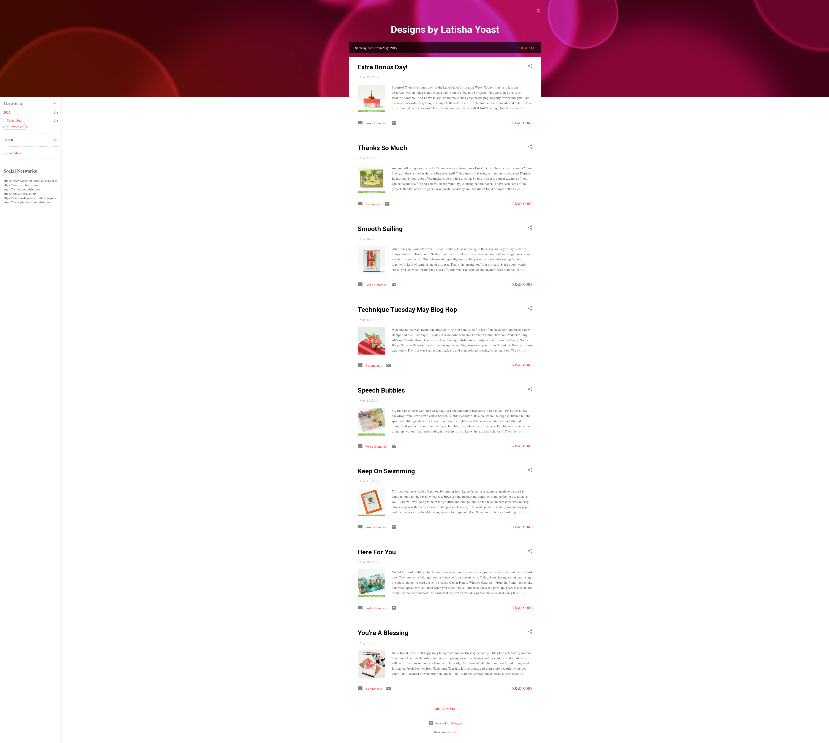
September (14, 120)
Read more (522, 122)
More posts (445, 708)
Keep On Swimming (386, 471)
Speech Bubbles (381, 390)
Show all (526, 47)
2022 (6, 112)
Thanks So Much (382, 148)
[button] (530, 66)
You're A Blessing (383, 633)
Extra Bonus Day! (383, 67)
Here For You (377, 552)
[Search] (538, 11)
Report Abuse (12, 153)
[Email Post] (394, 124)
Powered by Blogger (448, 723)
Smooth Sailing (380, 229)
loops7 (454, 731)
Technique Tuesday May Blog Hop (407, 309)
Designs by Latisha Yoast (445, 29)
